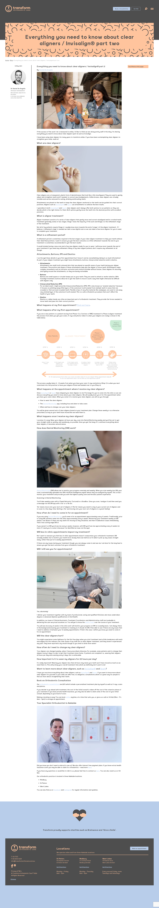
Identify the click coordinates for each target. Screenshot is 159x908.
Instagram (68, 790)
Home (7, 60)
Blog (11, 60)
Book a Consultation (121, 9)
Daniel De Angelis (46, 70)
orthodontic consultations (49, 684)
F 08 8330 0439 (16, 859)
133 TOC (135, 9)
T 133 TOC (14, 857)
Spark (69, 204)
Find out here (83, 305)
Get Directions (61, 867)
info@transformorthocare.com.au (23, 861)
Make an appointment (139, 848)
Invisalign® (60, 204)
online (68, 697)
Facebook (57, 790)
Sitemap (13, 879)
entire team (89, 622)
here (89, 767)
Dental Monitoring (49, 404)
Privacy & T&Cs (16, 871)
